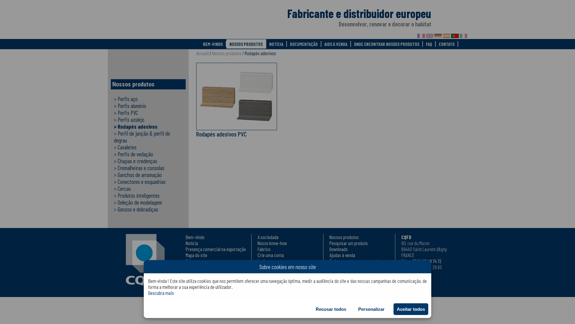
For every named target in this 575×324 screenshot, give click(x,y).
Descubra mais (161, 293)
